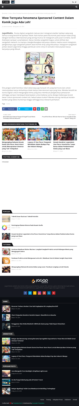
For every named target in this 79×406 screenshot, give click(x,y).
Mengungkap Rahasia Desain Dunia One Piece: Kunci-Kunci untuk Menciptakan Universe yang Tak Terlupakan (13, 145)
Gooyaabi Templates (38, 403)
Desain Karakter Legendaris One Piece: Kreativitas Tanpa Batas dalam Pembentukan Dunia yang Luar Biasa (64, 145)
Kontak (75, 400)
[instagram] (39, 293)
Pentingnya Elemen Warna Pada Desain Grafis (27, 225)
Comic (10, 13)
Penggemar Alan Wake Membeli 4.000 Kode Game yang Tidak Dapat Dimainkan (38, 324)
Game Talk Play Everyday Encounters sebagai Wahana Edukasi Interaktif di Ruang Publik (43, 2)
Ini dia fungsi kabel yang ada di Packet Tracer (27, 380)
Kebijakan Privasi (58, 400)
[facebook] (25, 293)
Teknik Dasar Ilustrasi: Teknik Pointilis (25, 216)
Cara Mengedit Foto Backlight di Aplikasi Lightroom (29, 371)
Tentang (48, 400)
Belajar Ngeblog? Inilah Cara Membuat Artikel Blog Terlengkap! (33, 389)
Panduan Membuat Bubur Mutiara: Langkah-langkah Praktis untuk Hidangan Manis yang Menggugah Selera (42, 250)
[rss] (34, 293)
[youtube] (44, 293)
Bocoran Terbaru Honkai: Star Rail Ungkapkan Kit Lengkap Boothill (35, 306)
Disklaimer (68, 400)
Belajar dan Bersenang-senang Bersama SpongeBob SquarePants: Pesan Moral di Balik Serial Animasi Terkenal (44, 340)
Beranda (4, 13)
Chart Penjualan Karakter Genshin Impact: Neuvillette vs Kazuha (34, 315)
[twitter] (30, 293)
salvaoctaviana (7, 26)
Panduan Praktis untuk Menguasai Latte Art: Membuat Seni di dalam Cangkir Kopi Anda (42, 258)
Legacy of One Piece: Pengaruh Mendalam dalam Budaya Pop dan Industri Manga (39, 144)
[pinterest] (53, 293)
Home (42, 400)
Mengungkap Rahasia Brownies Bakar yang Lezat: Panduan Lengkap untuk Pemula (40, 267)
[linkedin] (49, 293)
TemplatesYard (17, 403)
